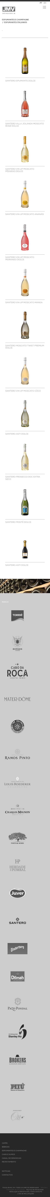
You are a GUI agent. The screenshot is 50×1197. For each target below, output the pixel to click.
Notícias (6, 1171)
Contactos (7, 1175)
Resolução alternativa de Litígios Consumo (25, 1191)
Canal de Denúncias (11, 1158)
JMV (9, 10)
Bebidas (5, 1147)
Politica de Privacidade (35, 1190)
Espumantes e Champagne (15, 20)
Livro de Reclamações (25, 1194)
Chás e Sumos (8, 1154)
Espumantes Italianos (15, 22)
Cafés (5, 1143)
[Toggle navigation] (44, 7)
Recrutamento (9, 1162)
